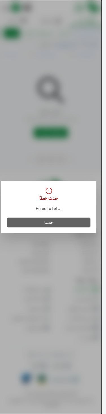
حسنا (48, 222)
